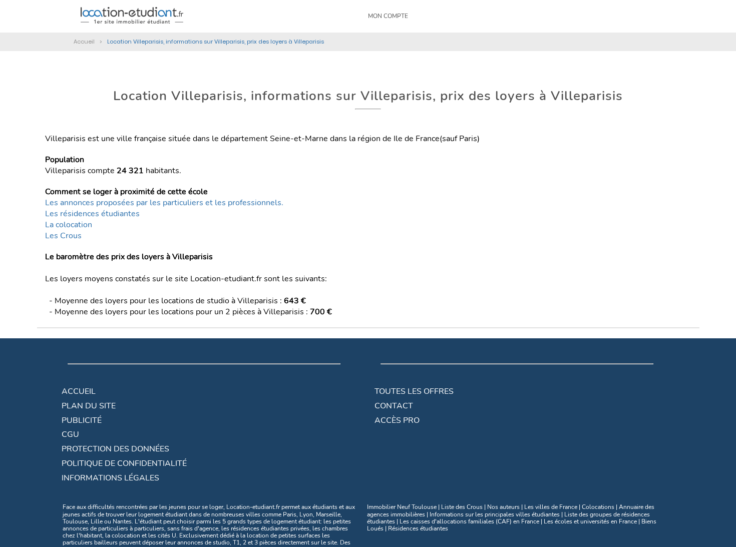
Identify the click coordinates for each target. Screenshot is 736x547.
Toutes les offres (414, 391)
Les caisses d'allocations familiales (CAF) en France (469, 521)
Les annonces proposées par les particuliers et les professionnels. (164, 202)
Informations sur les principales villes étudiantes (495, 514)
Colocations (598, 507)
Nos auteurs (503, 507)
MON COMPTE (388, 16)
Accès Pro (397, 420)
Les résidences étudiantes (92, 213)
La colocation (68, 224)
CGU (70, 434)
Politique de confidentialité (124, 463)
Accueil (79, 391)
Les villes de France (550, 507)
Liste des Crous (462, 507)
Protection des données (115, 448)
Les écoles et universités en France (590, 521)
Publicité (82, 420)
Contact (394, 405)
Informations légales (110, 477)
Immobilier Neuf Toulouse (402, 507)
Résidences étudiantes (418, 528)
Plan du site (89, 405)
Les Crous (63, 235)
